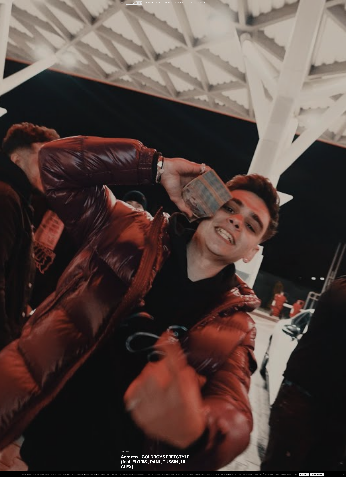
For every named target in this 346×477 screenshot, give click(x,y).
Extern (167, 2)
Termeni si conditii (317, 474)
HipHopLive (201, 2)
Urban (191, 2)
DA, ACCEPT (304, 474)
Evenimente (149, 2)
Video (127, 451)
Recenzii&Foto (179, 2)
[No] (344, 474)
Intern (158, 2)
